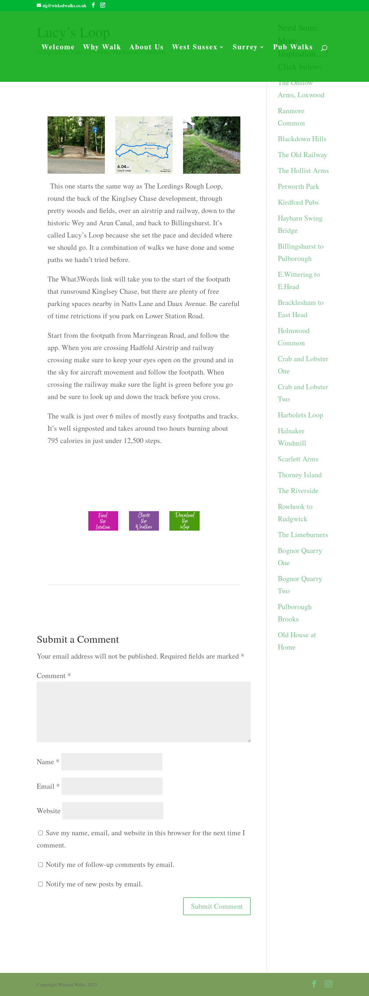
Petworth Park (298, 186)
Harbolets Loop (300, 415)
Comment (54, 675)
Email (48, 786)
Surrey (245, 48)
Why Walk (102, 48)
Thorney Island (300, 474)
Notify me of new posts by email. (94, 884)
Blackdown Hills (302, 138)
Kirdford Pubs (298, 202)
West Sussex (195, 48)
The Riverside (298, 490)
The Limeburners (303, 534)
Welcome (58, 48)
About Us (146, 48)
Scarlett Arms (298, 459)
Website (49, 810)
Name (48, 761)
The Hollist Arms (303, 170)
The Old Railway (302, 154)
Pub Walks (293, 48)
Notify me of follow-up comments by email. (110, 864)
